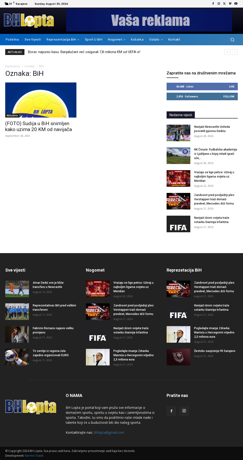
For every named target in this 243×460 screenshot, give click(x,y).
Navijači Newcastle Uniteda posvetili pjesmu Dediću (68, 52)
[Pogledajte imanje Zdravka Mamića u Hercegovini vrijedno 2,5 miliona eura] (98, 357)
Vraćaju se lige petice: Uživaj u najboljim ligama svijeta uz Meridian (214, 176)
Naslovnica (12, 66)
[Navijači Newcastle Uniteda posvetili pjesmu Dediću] (178, 133)
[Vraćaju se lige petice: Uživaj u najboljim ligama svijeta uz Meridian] (178, 178)
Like (231, 86)
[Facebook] (213, 4)
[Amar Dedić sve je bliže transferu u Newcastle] (17, 289)
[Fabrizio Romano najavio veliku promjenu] (17, 334)
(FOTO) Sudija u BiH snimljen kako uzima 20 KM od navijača (38, 126)
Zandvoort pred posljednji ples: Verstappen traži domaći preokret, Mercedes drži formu (214, 199)
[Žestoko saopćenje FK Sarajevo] (178, 357)
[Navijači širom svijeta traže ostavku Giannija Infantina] (178, 224)
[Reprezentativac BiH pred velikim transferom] (17, 311)
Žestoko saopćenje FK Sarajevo (214, 351)
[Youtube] (236, 4)
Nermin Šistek (34, 456)
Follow (228, 96)
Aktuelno (12, 115)
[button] (232, 39)
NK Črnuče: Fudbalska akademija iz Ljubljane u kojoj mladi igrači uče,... (215, 154)
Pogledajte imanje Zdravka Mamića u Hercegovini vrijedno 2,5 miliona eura (133, 355)
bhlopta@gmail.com (109, 432)
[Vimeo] (230, 4)
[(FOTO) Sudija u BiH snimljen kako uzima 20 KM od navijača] (40, 100)
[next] (235, 52)
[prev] (227, 52)
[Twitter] (224, 4)
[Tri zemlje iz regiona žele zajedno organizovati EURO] (17, 357)
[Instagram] (219, 4)
